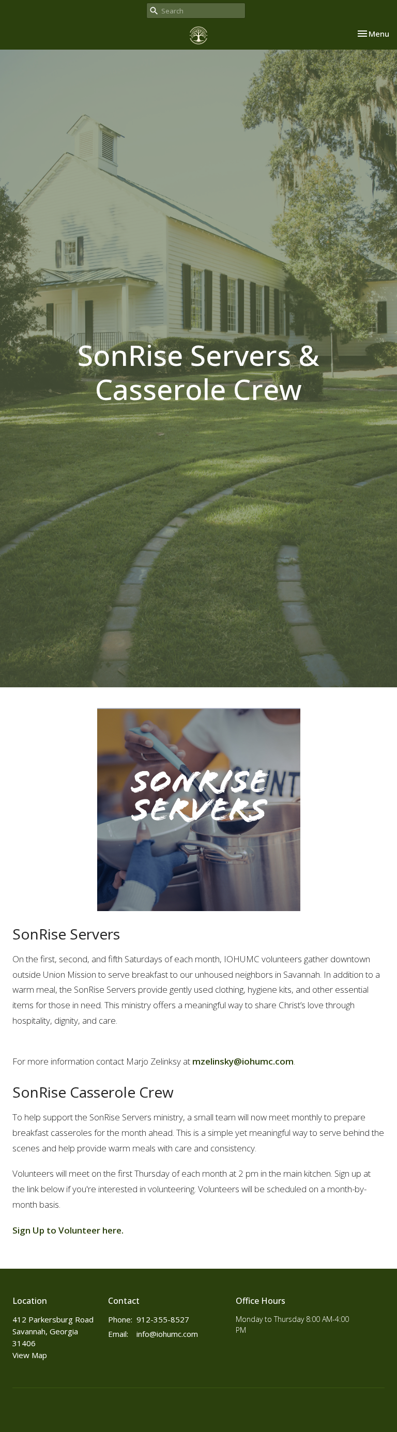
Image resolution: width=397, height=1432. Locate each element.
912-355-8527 (162, 1319)
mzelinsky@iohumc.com (243, 1061)
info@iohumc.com (167, 1334)
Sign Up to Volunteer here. (68, 1230)
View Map (29, 1355)
